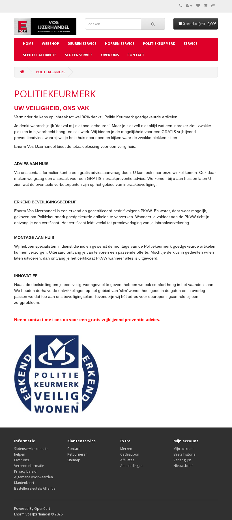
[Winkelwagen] (205, 5)
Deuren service (82, 43)
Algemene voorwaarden (33, 477)
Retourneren (77, 454)
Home (28, 43)
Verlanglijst (182, 460)
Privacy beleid (25, 471)
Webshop (50, 43)
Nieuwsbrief (183, 465)
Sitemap (73, 460)
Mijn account (183, 448)
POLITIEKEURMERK (50, 72)
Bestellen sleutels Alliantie (34, 488)
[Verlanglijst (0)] (198, 5)
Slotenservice (79, 54)
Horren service (119, 43)
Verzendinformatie (29, 465)
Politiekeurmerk (159, 43)
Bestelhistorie (184, 454)
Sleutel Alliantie (39, 54)
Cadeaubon (129, 454)
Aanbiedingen (131, 465)
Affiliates (127, 460)
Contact (135, 54)
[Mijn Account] (189, 5)
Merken (126, 448)
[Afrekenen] (213, 5)
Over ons (110, 54)
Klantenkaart (24, 482)
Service (190, 43)
